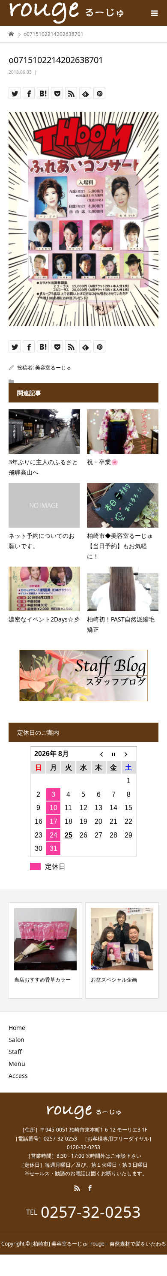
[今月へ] (114, 754)
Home (17, 1028)
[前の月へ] (99, 754)
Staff (15, 1052)
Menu (17, 1064)
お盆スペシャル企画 (114, 979)
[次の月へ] (129, 754)
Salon (16, 1040)
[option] (45, 950)
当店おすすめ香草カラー (42, 979)
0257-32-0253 (91, 1212)
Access (18, 1076)
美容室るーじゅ (53, 367)
